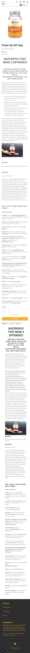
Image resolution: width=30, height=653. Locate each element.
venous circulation (17, 298)
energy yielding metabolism (18, 215)
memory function (16, 281)
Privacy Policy (6, 611)
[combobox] (24, 5)
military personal (11, 542)
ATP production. (16, 509)
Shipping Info (6, 607)
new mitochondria (10, 514)
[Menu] (27, 2)
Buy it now (15, 318)
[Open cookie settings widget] (2, 650)
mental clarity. (23, 276)
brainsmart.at (16, 648)
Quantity (4, 307)
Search (5, 615)
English (24, 5)
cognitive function (16, 303)
